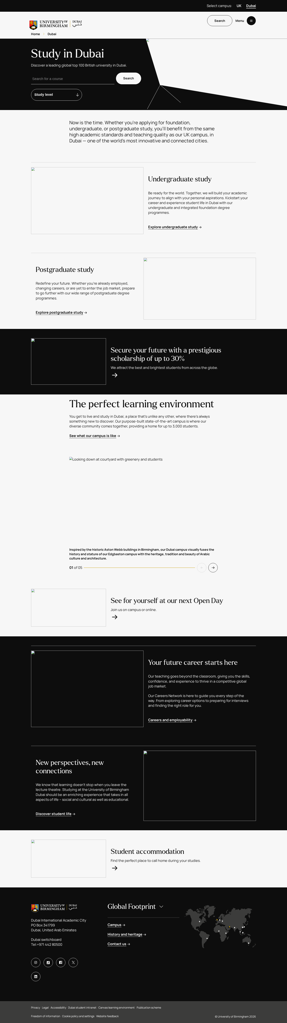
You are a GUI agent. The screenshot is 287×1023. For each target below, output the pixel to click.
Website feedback (107, 1016)
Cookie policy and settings (78, 1016)
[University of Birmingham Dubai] (56, 23)
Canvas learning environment (116, 1007)
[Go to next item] (213, 567)
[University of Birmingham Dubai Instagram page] (35, 962)
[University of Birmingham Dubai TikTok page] (48, 962)
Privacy (35, 1007)
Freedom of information (45, 1016)
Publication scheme (149, 1007)
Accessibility (58, 1007)
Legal (45, 1007)
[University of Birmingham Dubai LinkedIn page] (35, 976)
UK (239, 5)
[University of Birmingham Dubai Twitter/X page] (73, 962)
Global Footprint (132, 906)
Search (219, 21)
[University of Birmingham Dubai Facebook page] (60, 962)
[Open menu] (251, 20)
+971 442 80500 (49, 944)
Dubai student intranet (82, 1007)
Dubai (251, 5)
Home (35, 34)
